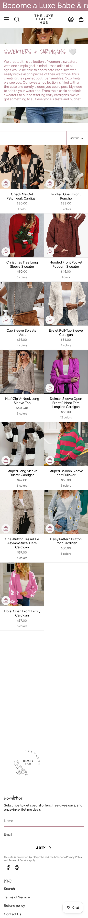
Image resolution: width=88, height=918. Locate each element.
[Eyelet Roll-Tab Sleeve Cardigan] (66, 304)
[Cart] (81, 19)
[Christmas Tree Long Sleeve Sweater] (22, 235)
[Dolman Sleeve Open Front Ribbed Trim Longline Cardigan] (66, 372)
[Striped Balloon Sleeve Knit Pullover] (66, 444)
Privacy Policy (74, 857)
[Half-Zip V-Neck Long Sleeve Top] (22, 372)
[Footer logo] (28, 764)
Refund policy (14, 906)
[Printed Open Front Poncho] (66, 167)
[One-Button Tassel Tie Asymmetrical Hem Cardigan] (22, 512)
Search (9, 889)
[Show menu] (6, 19)
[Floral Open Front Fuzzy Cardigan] (22, 584)
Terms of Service (18, 860)
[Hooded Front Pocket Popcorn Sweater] (66, 235)
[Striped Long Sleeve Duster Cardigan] (22, 444)
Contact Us (12, 914)
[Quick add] (5, 183)
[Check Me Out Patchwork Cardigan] (22, 167)
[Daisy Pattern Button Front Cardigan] (66, 512)
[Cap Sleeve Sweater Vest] (22, 304)
